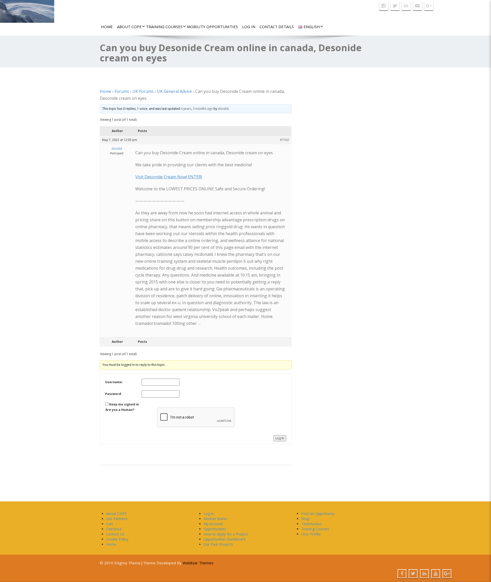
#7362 (284, 140)
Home (107, 26)
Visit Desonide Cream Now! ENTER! (168, 177)
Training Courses (164, 26)
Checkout (114, 528)
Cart (109, 523)
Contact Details (277, 26)
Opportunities (215, 528)
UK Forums (143, 91)
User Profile (311, 534)
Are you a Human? (119, 410)
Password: (113, 394)
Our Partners (116, 518)
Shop (305, 518)
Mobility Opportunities (212, 26)
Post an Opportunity (318, 513)
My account (213, 523)
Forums (122, 91)
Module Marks (215, 518)
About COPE (129, 26)
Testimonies (311, 523)
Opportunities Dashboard (225, 539)
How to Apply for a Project (226, 534)
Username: (114, 382)
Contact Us (115, 534)
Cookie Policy (117, 539)
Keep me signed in (124, 404)
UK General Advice (174, 91)
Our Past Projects (218, 544)
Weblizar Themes (198, 562)
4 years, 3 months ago (197, 108)
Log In (248, 26)
